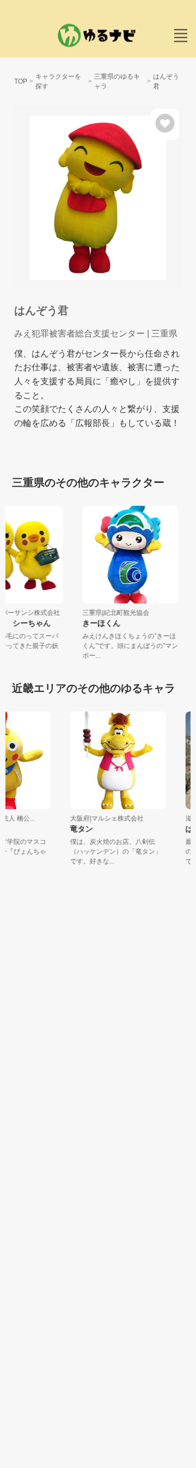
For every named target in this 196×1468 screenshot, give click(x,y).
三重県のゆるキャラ (117, 81)
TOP (20, 81)
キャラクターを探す (58, 81)
